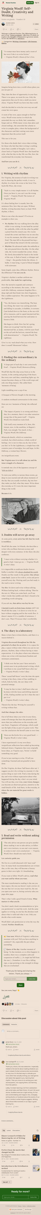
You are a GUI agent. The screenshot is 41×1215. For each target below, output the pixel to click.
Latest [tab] (9, 1130)
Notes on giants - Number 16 (11, 1141)
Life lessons (32, 41)
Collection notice (31, 1206)
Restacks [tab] (14, 1024)
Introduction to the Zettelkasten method (15, 1167)
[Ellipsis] (38, 1041)
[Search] (37, 1130)
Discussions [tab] (16, 1130)
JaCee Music (10, 1042)
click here (20, 38)
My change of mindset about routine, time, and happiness (16, 1156)
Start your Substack (16, 1209)
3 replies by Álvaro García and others (19, 1055)
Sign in (37, 3)
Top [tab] (4, 1130)
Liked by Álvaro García (13, 1044)
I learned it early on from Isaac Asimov (16, 608)
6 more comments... (8, 1121)
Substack (12, 1213)
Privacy (20, 1206)
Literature (23, 41)
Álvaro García (10, 23)
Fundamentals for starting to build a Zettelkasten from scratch (13, 1172)
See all (5, 1182)
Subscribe (30, 3)
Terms (24, 1206)
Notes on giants (16, 35)
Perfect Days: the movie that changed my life (13, 1151)
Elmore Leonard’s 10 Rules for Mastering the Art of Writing (13, 1137)
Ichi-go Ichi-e (7, 470)
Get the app (28, 1209)
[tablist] (10, 1024)
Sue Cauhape (10, 1062)
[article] (20, 1140)
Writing (15, 41)
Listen (37, 24)
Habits (4, 43)
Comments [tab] (6, 1024)
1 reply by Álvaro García (15, 1112)
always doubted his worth (28, 572)
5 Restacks (24, 1004)
